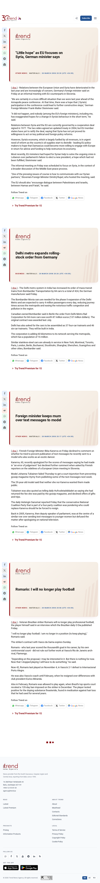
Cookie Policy (57, 842)
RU (94, 878)
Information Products (12, 834)
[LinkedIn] (34, 856)
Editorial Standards (60, 816)
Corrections (56, 819)
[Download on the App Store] (11, 867)
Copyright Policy (58, 838)
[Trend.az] (11, 18)
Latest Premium (9, 808)
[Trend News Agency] (10, 766)
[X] (17, 856)
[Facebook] (11, 856)
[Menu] (95, 18)
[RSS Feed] (40, 856)
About (54, 804)
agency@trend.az (9, 791)
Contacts (56, 812)
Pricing (6, 830)
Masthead (56, 808)
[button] (4, 30)
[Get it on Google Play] (29, 867)
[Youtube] (22, 856)
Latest (5, 804)
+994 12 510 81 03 (10, 788)
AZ (90, 878)
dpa (14, 87)
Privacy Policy (57, 834)
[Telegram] (28, 856)
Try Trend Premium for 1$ (28, 205)
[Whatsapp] (5, 856)
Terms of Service (58, 830)
